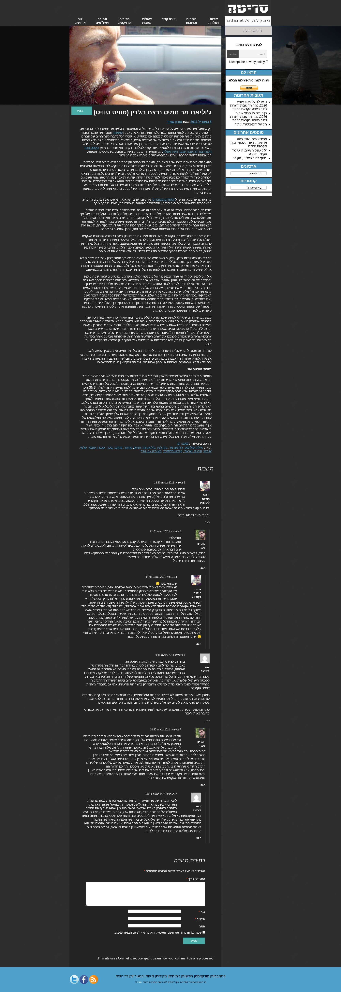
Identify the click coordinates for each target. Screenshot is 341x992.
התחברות (218, 976)
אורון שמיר (174, 121)
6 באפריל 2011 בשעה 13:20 (169, 482)
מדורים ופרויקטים (124, 20)
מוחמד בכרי (115, 447)
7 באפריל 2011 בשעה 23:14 (161, 794)
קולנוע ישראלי (193, 451)
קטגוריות (137, 976)
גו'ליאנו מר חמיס (145, 447)
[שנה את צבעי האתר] (81, 111)
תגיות (150, 976)
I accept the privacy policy (247, 62)
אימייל (200, 919)
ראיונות (188, 976)
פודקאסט (202, 976)
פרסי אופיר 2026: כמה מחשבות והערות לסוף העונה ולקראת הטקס (248, 105)
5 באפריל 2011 (201, 121)
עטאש (207, 451)
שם (202, 912)
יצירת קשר (169, 19)
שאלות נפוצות (147, 20)
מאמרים (182, 443)
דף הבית (122, 976)
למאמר (118, 132)
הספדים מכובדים (163, 199)
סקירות (162, 976)
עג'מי (83, 447)
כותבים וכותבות (191, 20)
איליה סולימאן (194, 447)
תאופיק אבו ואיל (151, 451)
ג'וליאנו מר (176, 447)
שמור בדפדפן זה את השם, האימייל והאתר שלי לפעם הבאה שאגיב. (158, 932)
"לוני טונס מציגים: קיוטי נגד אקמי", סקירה (249, 152)
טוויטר (128, 447)
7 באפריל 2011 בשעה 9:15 (170, 655)
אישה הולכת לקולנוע (205, 498)
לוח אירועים (80, 20)
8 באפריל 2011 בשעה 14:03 (161, 576)
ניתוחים (175, 976)
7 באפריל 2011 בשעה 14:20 (165, 729)
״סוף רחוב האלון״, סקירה (250, 158)
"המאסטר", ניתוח (246, 124)
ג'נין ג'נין (162, 447)
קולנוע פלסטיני (172, 451)
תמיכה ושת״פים (102, 20)
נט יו (139, 982)
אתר (202, 926)
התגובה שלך (195, 879)
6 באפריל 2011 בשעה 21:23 (165, 531)
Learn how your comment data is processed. (155, 958)
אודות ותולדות (213, 20)
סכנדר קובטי (96, 447)
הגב (207, 522)
